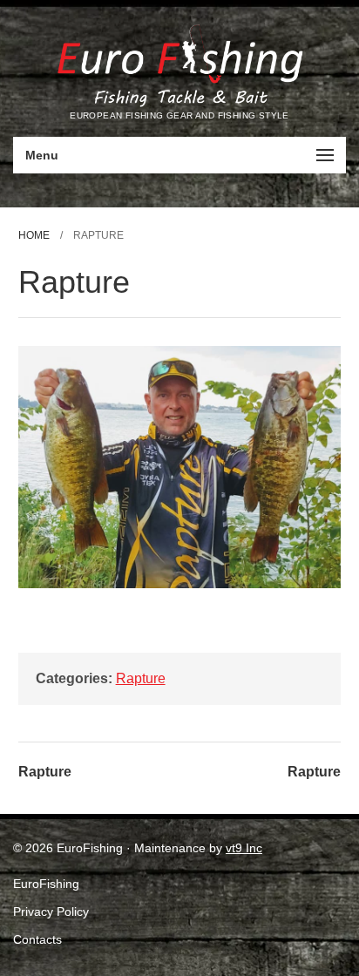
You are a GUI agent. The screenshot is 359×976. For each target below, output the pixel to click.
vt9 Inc (244, 848)
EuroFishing (46, 884)
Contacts (37, 939)
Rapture (141, 678)
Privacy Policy (51, 911)
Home (34, 235)
